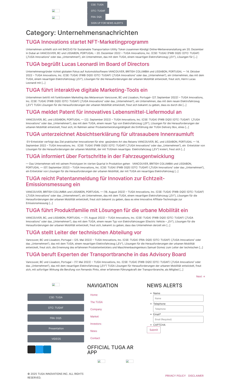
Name (156, 293)
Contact (95, 338)
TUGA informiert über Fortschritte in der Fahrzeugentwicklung (100, 156)
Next (200, 276)
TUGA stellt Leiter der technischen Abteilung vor (83, 232)
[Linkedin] (47, 349)
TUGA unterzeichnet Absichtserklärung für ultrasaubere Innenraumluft (110, 134)
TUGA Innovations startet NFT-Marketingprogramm (87, 42)
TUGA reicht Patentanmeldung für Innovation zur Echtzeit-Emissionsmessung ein (95, 181)
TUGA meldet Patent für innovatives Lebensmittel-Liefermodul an (104, 112)
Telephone (159, 303)
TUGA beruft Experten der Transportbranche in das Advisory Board (106, 254)
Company (96, 309)
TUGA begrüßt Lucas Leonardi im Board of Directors (87, 64)
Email (157, 314)
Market (94, 316)
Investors (95, 323)
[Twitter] (39, 349)
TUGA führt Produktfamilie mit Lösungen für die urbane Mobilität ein (107, 210)
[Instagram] (31, 349)
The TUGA (96, 302)
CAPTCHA (159, 325)
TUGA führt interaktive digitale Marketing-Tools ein (87, 90)
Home (93, 294)
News (93, 330)
